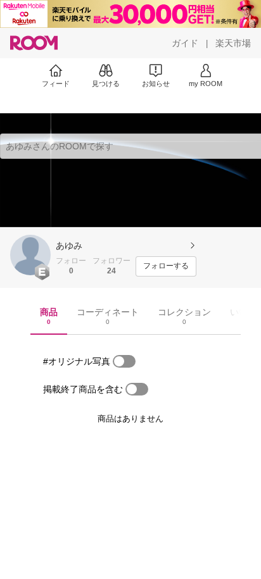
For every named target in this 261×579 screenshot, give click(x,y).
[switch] (124, 361)
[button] (30, 255)
